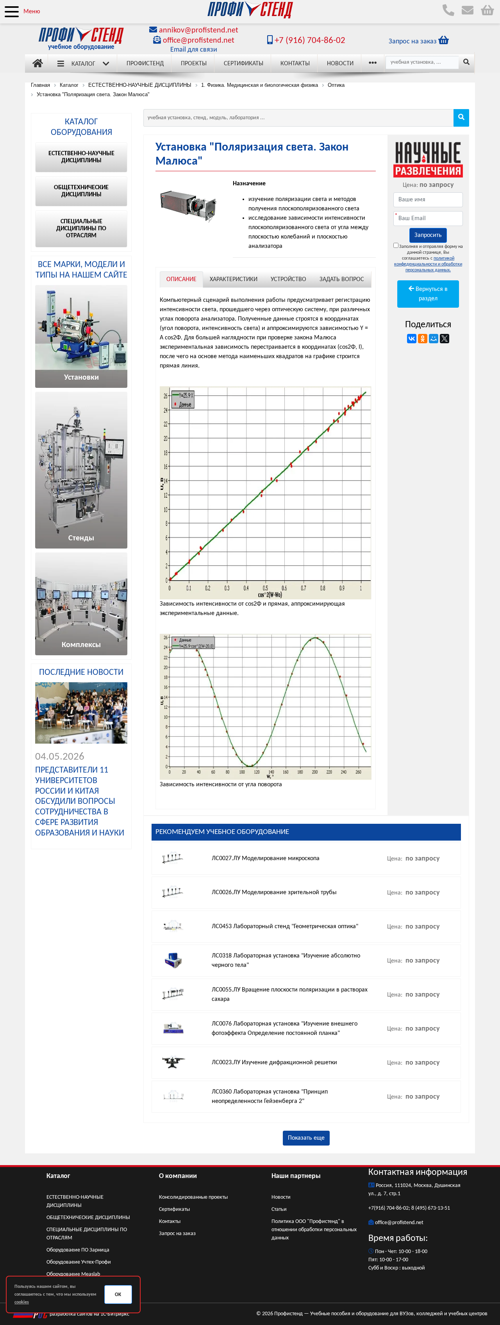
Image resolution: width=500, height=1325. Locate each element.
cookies (21, 1302)
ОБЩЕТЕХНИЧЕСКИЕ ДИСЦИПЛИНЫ (88, 1218)
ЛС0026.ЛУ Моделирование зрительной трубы (274, 892)
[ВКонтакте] (411, 338)
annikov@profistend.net (198, 30)
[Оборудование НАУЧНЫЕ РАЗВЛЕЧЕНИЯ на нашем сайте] (428, 159)
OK (118, 1294)
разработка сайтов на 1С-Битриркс (88, 1314)
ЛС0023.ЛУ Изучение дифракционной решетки (274, 1063)
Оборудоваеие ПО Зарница (77, 1250)
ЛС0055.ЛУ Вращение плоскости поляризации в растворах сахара (290, 994)
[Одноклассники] (422, 338)
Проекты (194, 64)
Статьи (279, 1209)
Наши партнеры (296, 1176)
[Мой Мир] (433, 338)
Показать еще (306, 1138)
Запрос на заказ (177, 1234)
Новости (340, 64)
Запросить (428, 235)
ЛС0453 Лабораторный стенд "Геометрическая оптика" (285, 926)
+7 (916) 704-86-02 (309, 40)
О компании (178, 1176)
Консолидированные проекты (193, 1197)
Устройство (288, 279)
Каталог (83, 64)
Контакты (295, 64)
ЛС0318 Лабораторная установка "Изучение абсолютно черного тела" (286, 960)
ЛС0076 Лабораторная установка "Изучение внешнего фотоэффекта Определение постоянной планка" (284, 1028)
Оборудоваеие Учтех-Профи (78, 1262)
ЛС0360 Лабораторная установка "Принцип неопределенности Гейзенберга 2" (270, 1096)
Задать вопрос (342, 279)
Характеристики (233, 279)
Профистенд (145, 64)
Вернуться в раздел (431, 294)
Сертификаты (243, 64)
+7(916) (377, 1208)
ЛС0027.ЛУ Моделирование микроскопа (266, 858)
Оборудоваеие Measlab (73, 1274)
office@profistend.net (198, 41)
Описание (181, 279)
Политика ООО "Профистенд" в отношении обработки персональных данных (314, 1230)
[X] (444, 338)
